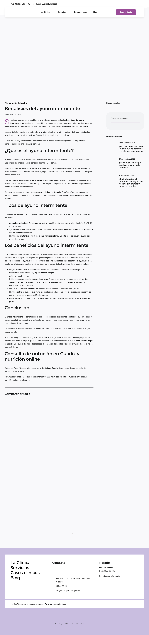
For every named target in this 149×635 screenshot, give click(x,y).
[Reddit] (18, 401)
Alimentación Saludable (16, 103)
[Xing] (36, 401)
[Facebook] (6, 401)
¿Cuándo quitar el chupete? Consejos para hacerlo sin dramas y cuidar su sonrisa (131, 182)
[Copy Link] (44, 401)
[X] (10, 401)
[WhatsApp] (25, 401)
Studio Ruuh (60, 604)
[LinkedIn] (21, 401)
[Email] (40, 401)
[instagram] (136, 4)
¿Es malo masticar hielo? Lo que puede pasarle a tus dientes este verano (131, 148)
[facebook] (132, 4)
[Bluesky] (14, 401)
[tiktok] (140, 4)
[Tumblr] (33, 401)
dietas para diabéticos (36, 141)
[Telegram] (29, 401)
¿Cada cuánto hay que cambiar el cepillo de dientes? (130, 165)
